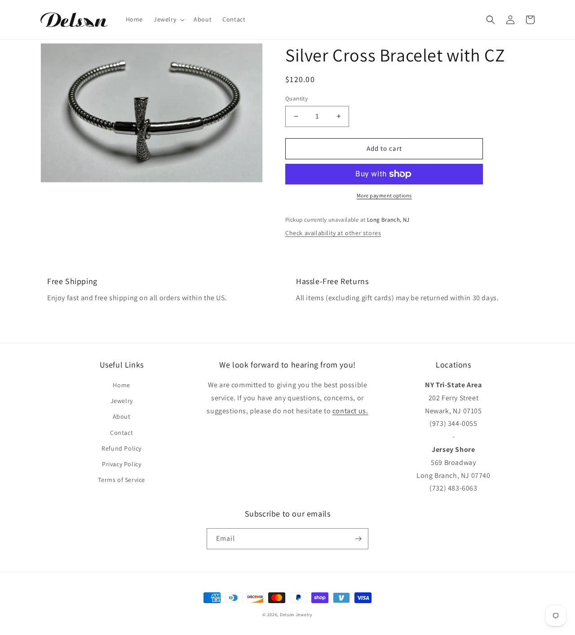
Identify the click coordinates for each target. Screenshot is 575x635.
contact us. (350, 411)
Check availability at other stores (333, 233)
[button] (168, 19)
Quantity (296, 98)
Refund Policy (122, 448)
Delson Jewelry (296, 614)
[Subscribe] (358, 538)
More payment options (384, 195)
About (122, 416)
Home (121, 385)
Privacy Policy (121, 464)
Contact (121, 433)
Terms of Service (121, 480)
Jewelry (122, 401)
